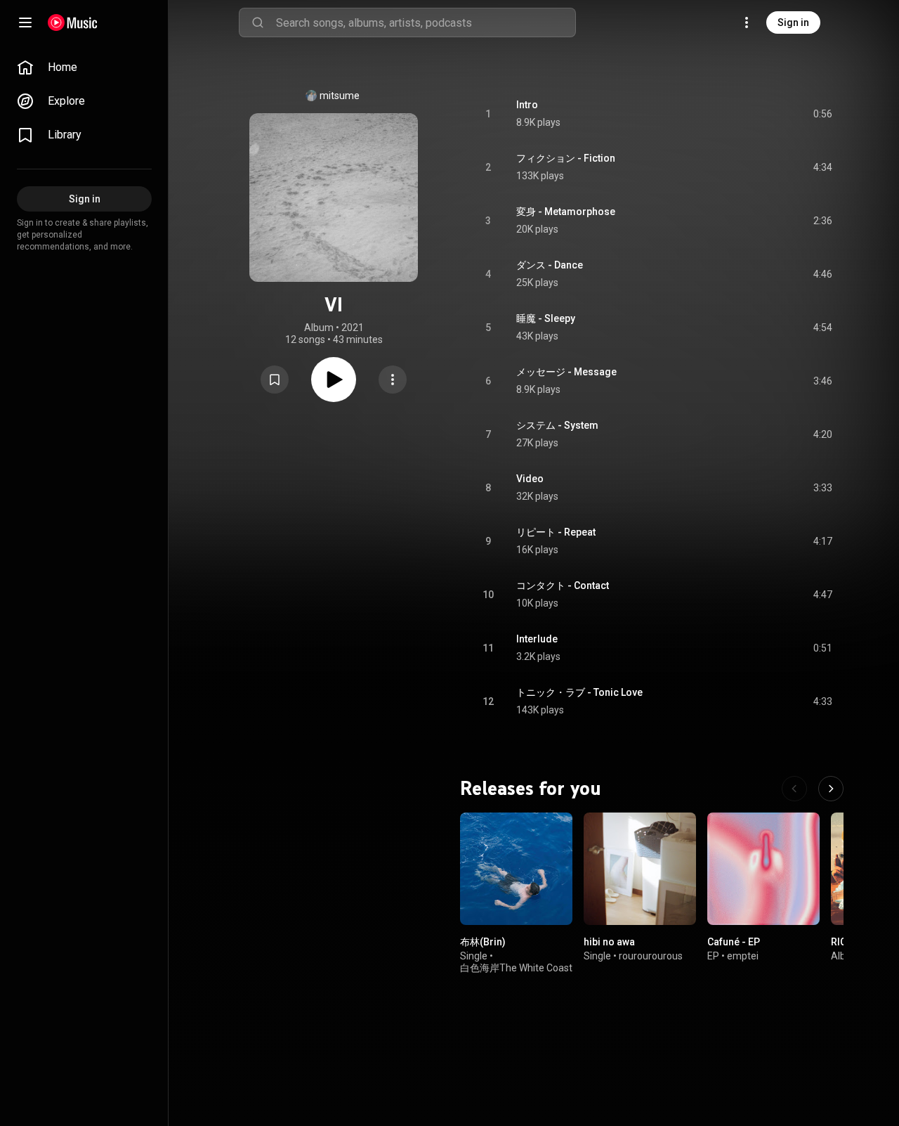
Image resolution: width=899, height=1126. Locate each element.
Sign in (793, 22)
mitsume (340, 95)
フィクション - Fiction (565, 158)
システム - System (557, 425)
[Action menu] (393, 379)
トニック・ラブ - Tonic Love (579, 692)
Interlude (537, 639)
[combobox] (425, 22)
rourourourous (651, 956)
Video (530, 478)
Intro (527, 104)
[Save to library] (274, 379)
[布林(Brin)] (516, 869)
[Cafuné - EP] (763, 869)
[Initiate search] (258, 22)
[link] (84, 67)
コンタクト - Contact (562, 585)
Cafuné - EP (733, 941)
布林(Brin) (483, 941)
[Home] (73, 22)
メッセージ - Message (566, 371)
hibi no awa (609, 941)
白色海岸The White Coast (516, 967)
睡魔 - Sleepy (545, 318)
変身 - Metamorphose (565, 211)
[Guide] (25, 22)
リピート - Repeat (556, 532)
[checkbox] (822, 113)
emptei (743, 956)
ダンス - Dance (549, 265)
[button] (275, 379)
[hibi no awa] (640, 869)
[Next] (831, 788)
